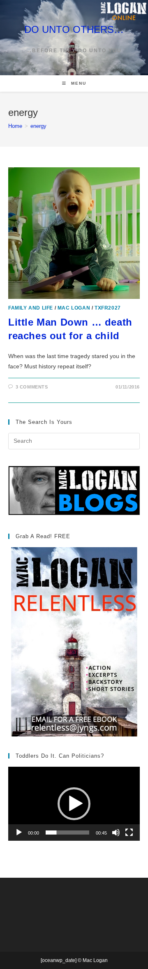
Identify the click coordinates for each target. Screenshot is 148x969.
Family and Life (30, 308)
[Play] (19, 832)
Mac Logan (74, 308)
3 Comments (32, 386)
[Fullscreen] (129, 832)
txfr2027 (108, 308)
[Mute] (116, 832)
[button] (74, 803)
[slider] (67, 832)
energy (38, 126)
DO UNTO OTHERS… (74, 29)
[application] (74, 804)
